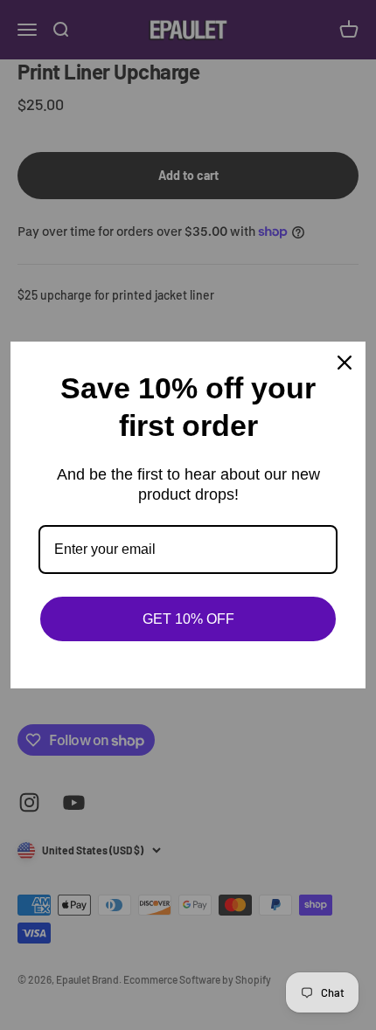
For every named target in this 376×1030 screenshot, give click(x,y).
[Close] (345, 363)
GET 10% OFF (188, 619)
